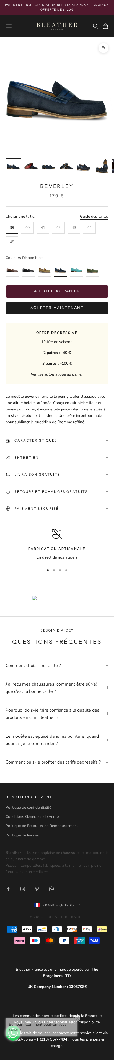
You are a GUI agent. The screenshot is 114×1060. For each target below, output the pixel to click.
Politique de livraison (24, 835)
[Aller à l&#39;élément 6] (102, 166)
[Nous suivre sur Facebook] (8, 889)
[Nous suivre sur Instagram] (22, 889)
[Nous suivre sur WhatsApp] (51, 889)
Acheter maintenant (57, 307)
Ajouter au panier (57, 291)
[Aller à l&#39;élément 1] (13, 166)
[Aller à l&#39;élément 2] (31, 166)
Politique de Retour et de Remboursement (42, 825)
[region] (57, 544)
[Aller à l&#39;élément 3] (48, 166)
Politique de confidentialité (28, 807)
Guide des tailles (94, 216)
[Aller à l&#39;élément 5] (84, 166)
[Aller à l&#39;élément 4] (66, 166)
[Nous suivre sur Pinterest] (37, 889)
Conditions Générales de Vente (32, 816)
